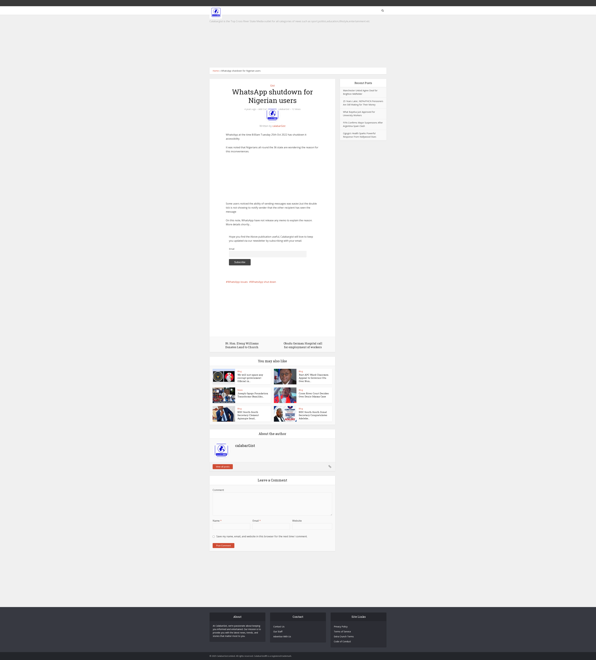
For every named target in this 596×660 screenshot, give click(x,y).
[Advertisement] (298, 41)
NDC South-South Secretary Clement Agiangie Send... (248, 415)
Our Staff (277, 631)
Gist (272, 85)
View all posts (223, 466)
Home (216, 70)
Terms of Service (342, 631)
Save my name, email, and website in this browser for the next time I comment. (261, 536)
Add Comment (265, 109)
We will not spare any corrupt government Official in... (250, 378)
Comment (218, 490)
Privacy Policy (341, 626)
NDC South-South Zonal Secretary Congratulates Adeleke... (313, 415)
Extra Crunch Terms (344, 636)
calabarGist (283, 109)
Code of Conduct (342, 641)
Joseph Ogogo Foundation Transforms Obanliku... (252, 395)
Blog (239, 371)
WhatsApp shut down (263, 282)
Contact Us (278, 626)
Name (217, 520)
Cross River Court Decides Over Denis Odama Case (314, 395)
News (240, 390)
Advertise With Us (282, 636)
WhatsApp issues (238, 282)
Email (231, 248)
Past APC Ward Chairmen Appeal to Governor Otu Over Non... (314, 378)
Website (297, 520)
